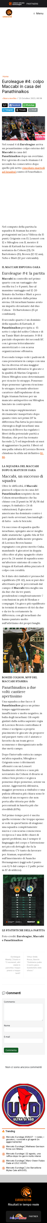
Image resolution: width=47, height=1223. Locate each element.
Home (5, 76)
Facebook (16, 105)
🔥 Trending (8, 1131)
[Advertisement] (23, 46)
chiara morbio (9, 98)
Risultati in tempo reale (23, 1204)
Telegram (9, 110)
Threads (22, 110)
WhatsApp (30, 105)
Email (34, 110)
